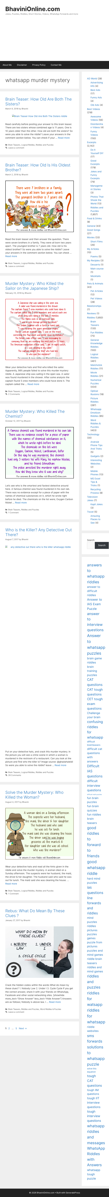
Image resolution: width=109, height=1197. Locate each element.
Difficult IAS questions (94, 771)
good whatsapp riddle (96, 867)
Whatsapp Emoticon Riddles (96, 412)
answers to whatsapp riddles (95, 573)
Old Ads (95, 105)
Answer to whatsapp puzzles (96, 644)
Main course (97, 268)
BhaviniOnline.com (32, 9)
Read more (64, 137)
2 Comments (14, 394)
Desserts (95, 264)
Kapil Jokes (97, 504)
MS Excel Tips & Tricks (95, 482)
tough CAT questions (94, 1081)
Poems (94, 256)
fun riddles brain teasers (94, 819)
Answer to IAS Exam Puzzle (94, 604)
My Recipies (93, 260)
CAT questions (94, 682)
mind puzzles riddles (92, 922)
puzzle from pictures (94, 944)
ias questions (95, 890)
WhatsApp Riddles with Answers (96, 1156)
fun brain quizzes (93, 808)
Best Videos (93, 109)
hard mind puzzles (93, 880)
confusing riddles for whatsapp (95, 729)
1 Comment (13, 512)
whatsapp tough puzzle (93, 1174)
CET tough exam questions (95, 703)
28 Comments (14, 775)
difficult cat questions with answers (94, 755)
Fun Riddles (97, 332)
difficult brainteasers (93, 743)
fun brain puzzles (92, 800)
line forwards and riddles (94, 905)
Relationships (94, 306)
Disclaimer (22, 65)
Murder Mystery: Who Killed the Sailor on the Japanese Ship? (34, 286)
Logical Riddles (28, 145)
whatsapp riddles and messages (96, 1134)
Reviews (91, 313)
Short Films (97, 241)
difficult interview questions (94, 785)
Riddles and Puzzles (45, 145)
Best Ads (95, 90)
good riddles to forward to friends (94, 842)
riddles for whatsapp (96, 1016)
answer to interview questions (95, 622)
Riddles (91, 317)
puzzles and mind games (95, 952)
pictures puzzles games (92, 934)
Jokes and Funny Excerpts (96, 175)
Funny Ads (96, 97)
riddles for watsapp (94, 999)
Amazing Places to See (95, 519)
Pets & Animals (95, 283)
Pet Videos (96, 298)
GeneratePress (73, 1192)
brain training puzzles (92, 671)
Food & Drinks (94, 218)
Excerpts (91, 142)
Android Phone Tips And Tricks (96, 445)
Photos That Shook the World (97, 200)
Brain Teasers (14, 145)
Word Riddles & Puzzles (50, 1009)
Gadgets (95, 456)
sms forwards (94, 1038)
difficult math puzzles (94, 794)
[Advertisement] (54, 41)
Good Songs (93, 230)
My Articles (93, 249)
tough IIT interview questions (93, 1102)
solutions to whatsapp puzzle (96, 1056)
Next (23, 1028)
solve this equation (91, 1070)
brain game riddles (94, 660)
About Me (7, 65)
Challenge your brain (93, 715)
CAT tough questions (95, 692)
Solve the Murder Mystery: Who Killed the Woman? (34, 795)
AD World (92, 78)
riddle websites (93, 1029)
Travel (90, 511)
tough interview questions (94, 1116)
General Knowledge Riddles (96, 343)
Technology (93, 434)
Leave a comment (16, 148)
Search (91, 540)
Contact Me (56, 65)
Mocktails (96, 276)
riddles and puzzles (93, 981)
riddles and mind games (95, 969)
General (91, 226)
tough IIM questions (93, 1092)
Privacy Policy (38, 65)
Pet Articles (97, 291)
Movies (91, 237)
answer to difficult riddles (93, 591)
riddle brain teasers (94, 961)
